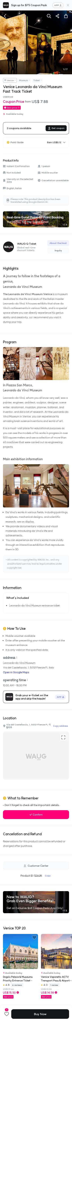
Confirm (38, 814)
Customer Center (38, 865)
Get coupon (58, 128)
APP (56, 5)
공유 (57, 16)
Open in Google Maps (16, 672)
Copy (48, 875)
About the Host (58, 243)
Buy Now (40, 1014)
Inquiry (58, 250)
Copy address (60, 725)
